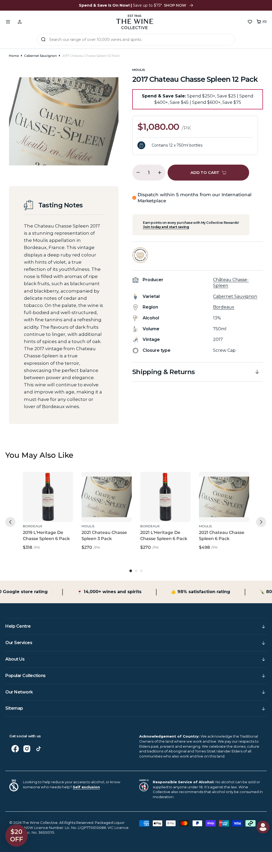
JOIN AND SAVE (188, 474)
